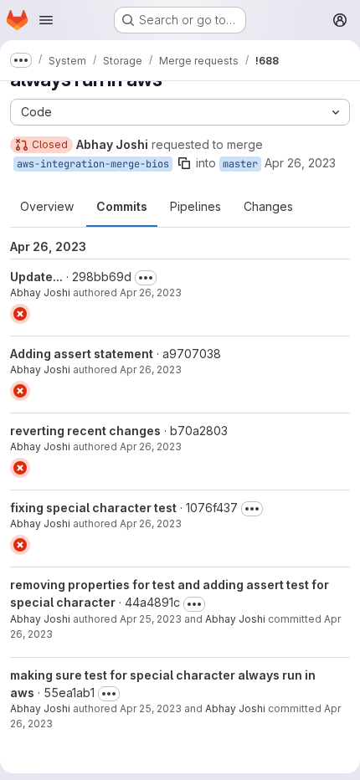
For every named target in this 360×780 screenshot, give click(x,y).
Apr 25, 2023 (151, 619)
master (240, 164)
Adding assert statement (81, 353)
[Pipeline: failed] (20, 314)
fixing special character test (93, 507)
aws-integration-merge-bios (93, 164)
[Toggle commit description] (146, 277)
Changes (268, 206)
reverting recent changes (85, 430)
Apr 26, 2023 (300, 163)
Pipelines (195, 206)
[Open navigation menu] (46, 20)
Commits (121, 206)
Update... (36, 276)
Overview (47, 206)
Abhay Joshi (40, 292)
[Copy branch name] (184, 163)
